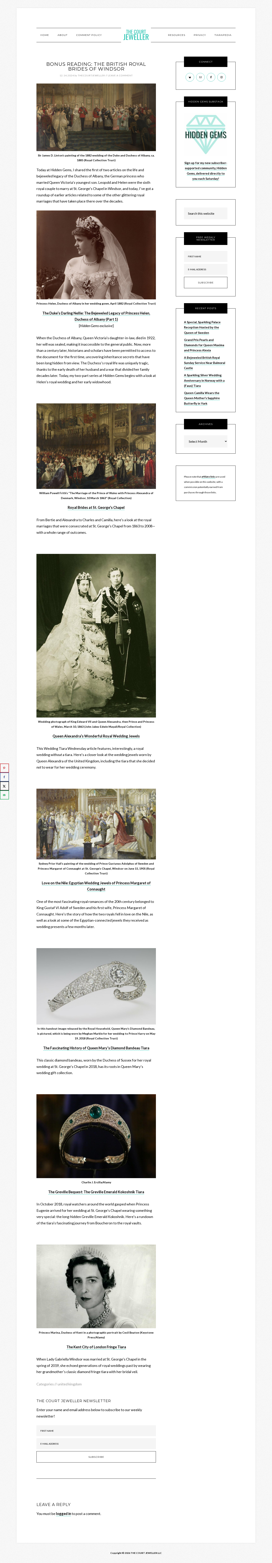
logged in (63, 1513)
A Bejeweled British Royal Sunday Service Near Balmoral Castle (204, 363)
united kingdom (70, 1384)
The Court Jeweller (136, 35)
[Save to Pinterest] (4, 768)
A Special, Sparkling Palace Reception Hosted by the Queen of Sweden (202, 327)
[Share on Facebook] (4, 777)
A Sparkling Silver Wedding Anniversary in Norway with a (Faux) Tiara (204, 380)
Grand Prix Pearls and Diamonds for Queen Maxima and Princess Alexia (204, 345)
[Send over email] (4, 794)
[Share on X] (4, 786)
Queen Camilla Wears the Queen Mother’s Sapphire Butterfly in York (202, 398)
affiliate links (208, 476)
